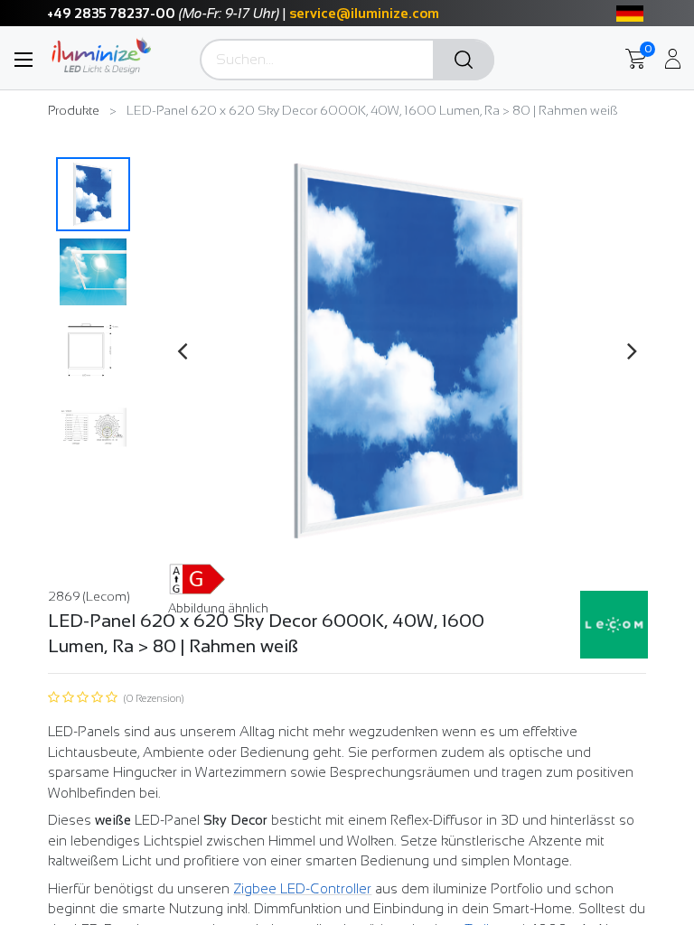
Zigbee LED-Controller (302, 888)
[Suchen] (463, 60)
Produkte (73, 110)
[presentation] (182, 350)
